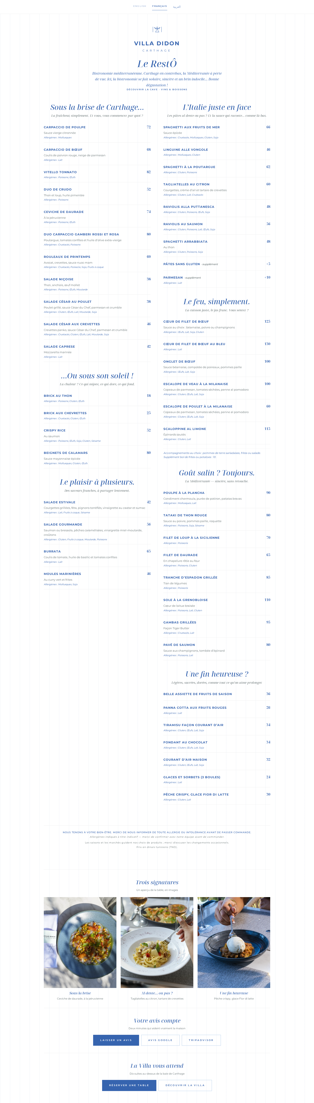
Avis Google (160, 1040)
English (139, 6)
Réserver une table (129, 1085)
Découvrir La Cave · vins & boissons (157, 89)
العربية (177, 6)
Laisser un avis (116, 1040)
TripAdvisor (201, 1040)
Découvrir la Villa (185, 1085)
